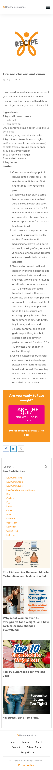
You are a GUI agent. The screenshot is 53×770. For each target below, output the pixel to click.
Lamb (9, 506)
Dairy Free (11, 526)
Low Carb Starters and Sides (20, 490)
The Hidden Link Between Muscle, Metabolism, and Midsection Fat (26, 574)
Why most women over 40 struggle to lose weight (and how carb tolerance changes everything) (26, 624)
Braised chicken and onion (24, 74)
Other (9, 510)
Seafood (10, 518)
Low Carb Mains (14, 477)
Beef (8, 494)
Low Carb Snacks (14, 481)
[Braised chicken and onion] (26, 43)
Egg (8, 502)
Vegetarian (11, 522)
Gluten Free (12, 530)
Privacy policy (26, 765)
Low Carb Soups (14, 485)
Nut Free (10, 535)
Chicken (10, 498)
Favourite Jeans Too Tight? (21, 718)
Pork (8, 514)
